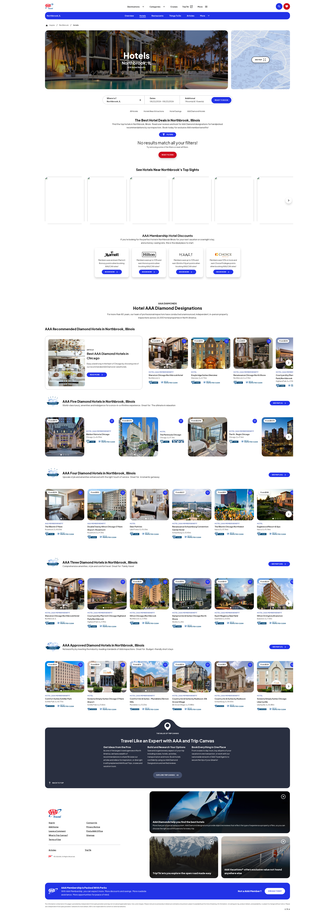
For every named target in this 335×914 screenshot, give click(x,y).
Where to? (111, 98)
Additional (190, 98)
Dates (152, 98)
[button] (164, 367)
